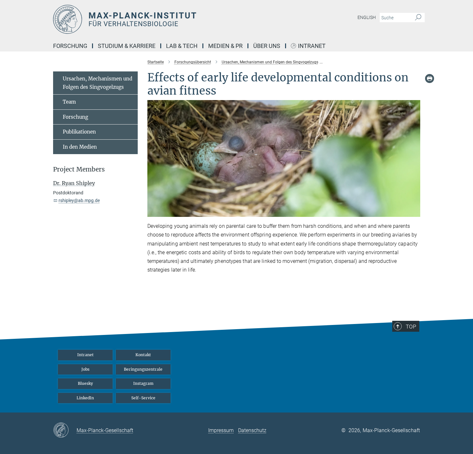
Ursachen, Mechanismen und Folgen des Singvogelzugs (97, 83)
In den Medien (80, 147)
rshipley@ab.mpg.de (79, 200)
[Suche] (418, 17)
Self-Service (143, 397)
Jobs (85, 369)
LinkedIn (85, 397)
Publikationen (79, 132)
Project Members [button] (79, 169)
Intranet (312, 46)
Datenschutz (252, 430)
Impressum (221, 430)
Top (411, 326)
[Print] (429, 78)
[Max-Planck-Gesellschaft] (65, 430)
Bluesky (85, 383)
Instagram (143, 383)
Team (69, 102)
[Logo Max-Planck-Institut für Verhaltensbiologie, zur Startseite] (173, 19)
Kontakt (143, 354)
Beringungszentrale (143, 369)
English (366, 17)
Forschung (75, 117)
